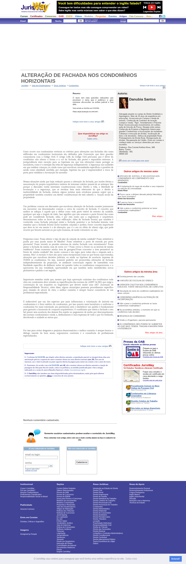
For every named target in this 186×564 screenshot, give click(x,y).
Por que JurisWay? (27, 490)
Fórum (59, 550)
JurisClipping (62, 515)
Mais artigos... (158, 216)
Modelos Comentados (65, 503)
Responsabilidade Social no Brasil (34, 497)
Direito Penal (98, 492)
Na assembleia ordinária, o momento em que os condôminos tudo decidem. (139, 311)
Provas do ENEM (63, 497)
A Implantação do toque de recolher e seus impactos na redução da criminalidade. (141, 187)
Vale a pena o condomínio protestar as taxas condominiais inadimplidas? (137, 209)
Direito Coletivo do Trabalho (104, 501)
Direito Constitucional (101, 535)
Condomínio (74, 86)
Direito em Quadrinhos (66, 541)
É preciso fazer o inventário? (132, 202)
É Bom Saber (62, 521)
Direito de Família (100, 497)
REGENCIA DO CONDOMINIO (132, 316)
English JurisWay (63, 552)
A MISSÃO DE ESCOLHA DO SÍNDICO (136, 281)
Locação (96, 521)
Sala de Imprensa (64, 525)
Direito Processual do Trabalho (105, 505)
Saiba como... (93, 139)
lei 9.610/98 (40, 357)
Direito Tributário (99, 519)
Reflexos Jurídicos (64, 529)
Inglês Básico (134, 494)
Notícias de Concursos (66, 513)
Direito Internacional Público (104, 539)
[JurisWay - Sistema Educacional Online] (35, 13)
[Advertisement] (93, 46)
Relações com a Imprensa (139, 501)
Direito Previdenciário (101, 517)
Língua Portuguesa (136, 492)
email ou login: (32, 454)
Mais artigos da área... (154, 333)
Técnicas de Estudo (137, 503)
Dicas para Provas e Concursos (69, 499)
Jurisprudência (62, 535)
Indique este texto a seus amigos (87, 122)
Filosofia (132, 499)
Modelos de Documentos (66, 501)
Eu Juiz (59, 519)
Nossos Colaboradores (29, 492)
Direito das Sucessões (102, 529)
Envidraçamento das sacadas (131, 276)
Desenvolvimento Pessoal (139, 488)
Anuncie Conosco (27, 509)
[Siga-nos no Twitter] (163, 17)
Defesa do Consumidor (66, 527)
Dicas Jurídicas (60, 86)
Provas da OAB (63, 492)
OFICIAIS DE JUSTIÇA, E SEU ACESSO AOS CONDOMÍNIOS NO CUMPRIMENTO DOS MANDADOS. (139, 178)
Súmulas (60, 539)
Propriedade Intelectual (102, 523)
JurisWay (24, 86)
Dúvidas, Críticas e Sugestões (32, 522)
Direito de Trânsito (100, 527)
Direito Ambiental (100, 511)
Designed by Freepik (28, 534)
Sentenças (61, 537)
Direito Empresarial (100, 494)
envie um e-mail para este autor (135, 161)
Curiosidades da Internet (66, 545)
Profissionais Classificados (31, 494)
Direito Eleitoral (99, 531)
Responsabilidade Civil (102, 525)
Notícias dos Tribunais (65, 511)
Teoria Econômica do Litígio (104, 541)
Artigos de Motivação (65, 509)
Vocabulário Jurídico (65, 523)
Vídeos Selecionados (65, 490)
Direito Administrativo (101, 509)
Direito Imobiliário (100, 515)
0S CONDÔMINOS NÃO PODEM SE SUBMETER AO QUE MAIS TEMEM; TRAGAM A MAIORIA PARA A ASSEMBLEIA (140, 326)
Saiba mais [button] (131, 558)
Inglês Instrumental (136, 497)
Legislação (61, 533)
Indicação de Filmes (65, 543)
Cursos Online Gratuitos (66, 488)
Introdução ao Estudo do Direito (105, 488)
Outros (95, 543)
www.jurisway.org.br (77, 370)
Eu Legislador (62, 517)
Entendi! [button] (175, 559)
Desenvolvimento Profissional (141, 490)
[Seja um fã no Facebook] (160, 17)
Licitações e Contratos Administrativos (108, 533)
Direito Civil (97, 490)
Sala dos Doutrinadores (41, 86)
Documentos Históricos (66, 548)
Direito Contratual (100, 537)
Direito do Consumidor (102, 513)
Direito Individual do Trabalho (104, 499)
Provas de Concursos (65, 494)
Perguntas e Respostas (66, 505)
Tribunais (60, 531)
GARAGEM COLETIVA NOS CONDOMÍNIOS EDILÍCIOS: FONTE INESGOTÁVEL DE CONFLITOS (140, 286)
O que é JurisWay (27, 488)
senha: (28, 463)
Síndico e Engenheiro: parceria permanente (137, 320)
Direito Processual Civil (102, 503)
